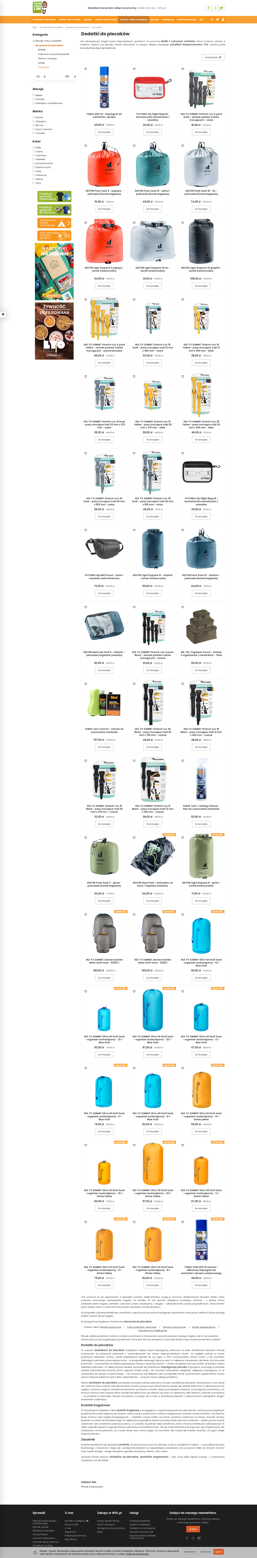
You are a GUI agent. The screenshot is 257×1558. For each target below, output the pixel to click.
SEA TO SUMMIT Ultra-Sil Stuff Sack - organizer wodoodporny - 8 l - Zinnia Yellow (152, 1270)
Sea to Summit (44, 129)
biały (38, 147)
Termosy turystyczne (174, 1327)
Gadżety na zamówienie (142, 1528)
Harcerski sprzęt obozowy (46, 1541)
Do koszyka (104, 132)
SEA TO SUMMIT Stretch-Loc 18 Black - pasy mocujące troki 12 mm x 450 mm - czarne (201, 732)
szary (38, 171)
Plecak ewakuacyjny (92, 1486)
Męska (39, 95)
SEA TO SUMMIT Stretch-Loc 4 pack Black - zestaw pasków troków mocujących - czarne (153, 655)
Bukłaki (42, 49)
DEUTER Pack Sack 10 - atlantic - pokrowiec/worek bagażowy (201, 577)
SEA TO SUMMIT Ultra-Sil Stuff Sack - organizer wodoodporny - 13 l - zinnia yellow (201, 1116)
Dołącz (193, 1529)
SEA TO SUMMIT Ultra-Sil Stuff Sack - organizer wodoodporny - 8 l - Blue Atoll (152, 1116)
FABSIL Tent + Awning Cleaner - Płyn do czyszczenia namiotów (201, 807)
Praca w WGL (72, 1524)
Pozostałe (44, 67)
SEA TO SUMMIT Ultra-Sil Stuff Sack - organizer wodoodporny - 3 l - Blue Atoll (201, 1039)
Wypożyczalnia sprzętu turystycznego (45, 1522)
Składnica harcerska (44, 19)
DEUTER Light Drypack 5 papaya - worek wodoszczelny (104, 269)
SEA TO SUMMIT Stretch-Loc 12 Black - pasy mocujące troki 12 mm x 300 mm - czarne (152, 809)
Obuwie (88, 19)
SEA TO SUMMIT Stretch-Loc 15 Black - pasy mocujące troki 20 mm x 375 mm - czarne (104, 809)
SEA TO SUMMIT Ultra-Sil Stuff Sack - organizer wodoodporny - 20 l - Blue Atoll (152, 1039)
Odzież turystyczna (106, 19)
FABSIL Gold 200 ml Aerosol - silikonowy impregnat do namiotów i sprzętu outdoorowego (201, 1270)
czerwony (41, 155)
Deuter (39, 117)
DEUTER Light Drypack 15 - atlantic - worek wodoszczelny (153, 577)
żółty (38, 182)
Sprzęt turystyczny (70, 19)
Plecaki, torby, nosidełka (133, 19)
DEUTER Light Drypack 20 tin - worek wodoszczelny (153, 269)
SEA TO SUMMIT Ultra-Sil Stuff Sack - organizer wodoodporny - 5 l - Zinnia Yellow (104, 1270)
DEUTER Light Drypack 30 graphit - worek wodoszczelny (201, 269)
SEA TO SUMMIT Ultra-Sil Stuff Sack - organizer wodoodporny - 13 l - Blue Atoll (201, 962)
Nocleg (155, 19)
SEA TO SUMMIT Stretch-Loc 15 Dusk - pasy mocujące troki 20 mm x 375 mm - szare (104, 424)
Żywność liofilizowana (44, 1538)
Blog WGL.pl (71, 1539)
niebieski (40, 159)
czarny (39, 151)
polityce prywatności (138, 1553)
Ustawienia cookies (43, 1545)
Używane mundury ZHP (141, 1531)
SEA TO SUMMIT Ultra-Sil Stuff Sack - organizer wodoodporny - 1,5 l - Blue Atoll (104, 1039)
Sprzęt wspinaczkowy (204, 1327)
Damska (40, 99)
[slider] (34, 81)
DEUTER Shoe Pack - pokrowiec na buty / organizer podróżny (153, 884)
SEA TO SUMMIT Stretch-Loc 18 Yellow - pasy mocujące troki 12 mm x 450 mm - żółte (201, 347)
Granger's (41, 121)
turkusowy (41, 175)
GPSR (99, 1531)
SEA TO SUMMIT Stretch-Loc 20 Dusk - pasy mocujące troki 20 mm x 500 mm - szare (104, 501)
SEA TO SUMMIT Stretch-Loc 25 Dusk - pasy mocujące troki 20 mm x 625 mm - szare (152, 501)
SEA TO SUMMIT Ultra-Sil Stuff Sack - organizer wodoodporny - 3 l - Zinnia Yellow (201, 1193)
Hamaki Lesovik (40, 1526)
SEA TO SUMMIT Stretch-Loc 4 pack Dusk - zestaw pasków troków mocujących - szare (201, 117)
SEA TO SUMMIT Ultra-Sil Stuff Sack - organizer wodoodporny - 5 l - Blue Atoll (104, 1116)
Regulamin (70, 1531)
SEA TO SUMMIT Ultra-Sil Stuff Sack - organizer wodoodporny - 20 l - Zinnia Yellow (152, 1193)
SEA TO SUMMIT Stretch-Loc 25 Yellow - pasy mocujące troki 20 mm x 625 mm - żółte (201, 424)
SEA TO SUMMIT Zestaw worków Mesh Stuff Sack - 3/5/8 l (152, 961)
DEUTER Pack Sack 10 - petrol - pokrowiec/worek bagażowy (153, 192)
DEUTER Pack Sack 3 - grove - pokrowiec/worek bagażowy (104, 884)
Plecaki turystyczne (110, 1327)
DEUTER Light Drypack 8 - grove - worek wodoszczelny (201, 884)
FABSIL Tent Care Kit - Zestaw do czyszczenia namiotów (104, 730)
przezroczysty (43, 167)
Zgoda (218, 1551)
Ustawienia (190, 1551)
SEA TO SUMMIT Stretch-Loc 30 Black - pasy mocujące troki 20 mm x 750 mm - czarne (152, 732)
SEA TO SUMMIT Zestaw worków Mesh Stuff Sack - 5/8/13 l (104, 961)
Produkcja (168, 19)
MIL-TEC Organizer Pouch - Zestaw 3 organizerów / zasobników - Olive (201, 654)
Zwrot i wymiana (106, 1524)
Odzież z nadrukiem (140, 1524)
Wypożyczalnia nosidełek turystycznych (143, 1537)
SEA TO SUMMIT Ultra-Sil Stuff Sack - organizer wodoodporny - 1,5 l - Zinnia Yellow (104, 1193)
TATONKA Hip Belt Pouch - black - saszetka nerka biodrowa (104, 577)
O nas (68, 1528)
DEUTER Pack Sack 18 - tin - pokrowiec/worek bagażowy (201, 192)
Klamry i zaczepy (47, 58)
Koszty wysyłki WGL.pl (108, 1520)
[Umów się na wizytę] (54, 235)
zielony (39, 179)
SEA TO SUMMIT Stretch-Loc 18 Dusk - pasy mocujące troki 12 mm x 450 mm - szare (153, 347)
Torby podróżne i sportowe (141, 1327)
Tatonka (40, 133)
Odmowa (205, 1551)
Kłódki (41, 62)
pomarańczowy (44, 163)
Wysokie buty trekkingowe (152, 1330)
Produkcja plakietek (140, 1520)
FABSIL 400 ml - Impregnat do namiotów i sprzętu (104, 115)
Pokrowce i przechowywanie (53, 54)
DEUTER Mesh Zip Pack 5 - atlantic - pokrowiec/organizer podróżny (104, 654)
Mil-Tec (40, 125)
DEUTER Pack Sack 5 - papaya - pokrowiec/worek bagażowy (104, 192)
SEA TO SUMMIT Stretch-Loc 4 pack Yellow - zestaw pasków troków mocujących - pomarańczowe (104, 347)
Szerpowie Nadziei (186, 19)
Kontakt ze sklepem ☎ (76, 1520)
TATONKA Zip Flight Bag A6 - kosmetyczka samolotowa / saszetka (153, 117)
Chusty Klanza (40, 1534)
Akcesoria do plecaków (49, 45)
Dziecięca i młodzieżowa (49, 103)
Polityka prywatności (75, 1535)
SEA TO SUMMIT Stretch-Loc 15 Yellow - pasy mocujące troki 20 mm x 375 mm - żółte (153, 424)
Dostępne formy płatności (111, 1528)
